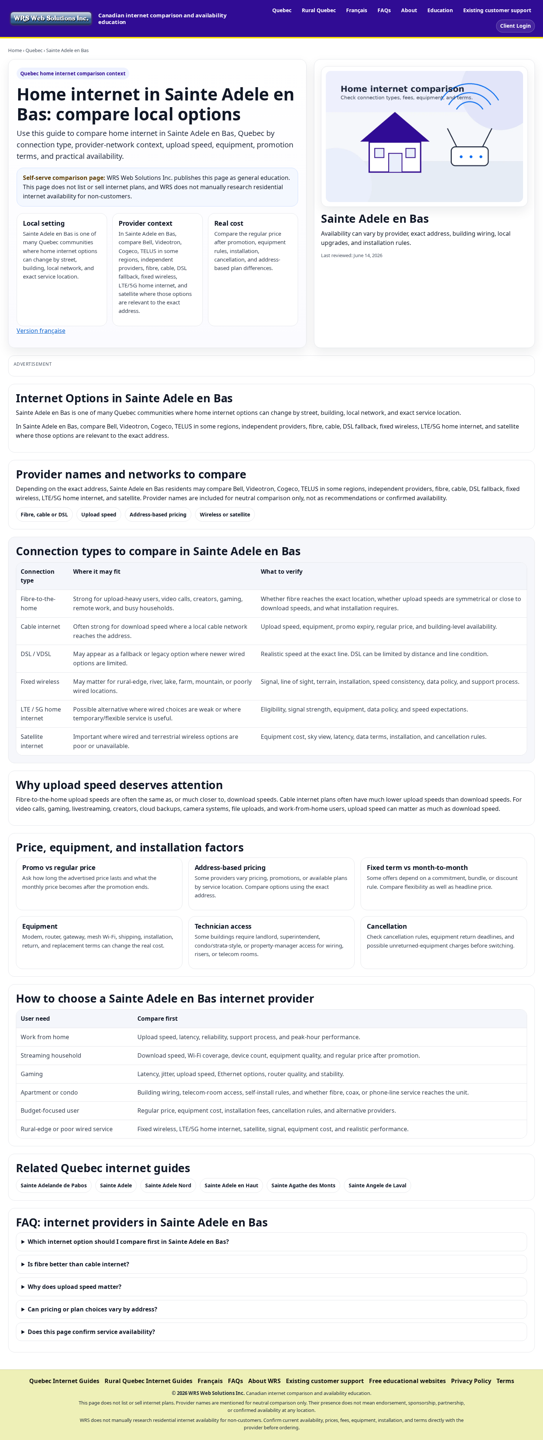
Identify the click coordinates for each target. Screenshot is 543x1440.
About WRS (264, 1381)
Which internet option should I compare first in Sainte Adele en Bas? (128, 1242)
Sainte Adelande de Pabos (54, 1185)
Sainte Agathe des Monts (303, 1185)
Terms (505, 1381)
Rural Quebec (319, 10)
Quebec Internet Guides (64, 1381)
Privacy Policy (471, 1381)
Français (356, 10)
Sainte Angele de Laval (377, 1185)
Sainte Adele (116, 1185)
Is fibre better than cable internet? (78, 1264)
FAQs (384, 10)
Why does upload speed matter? (75, 1287)
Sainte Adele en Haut (231, 1185)
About (409, 10)
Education (440, 10)
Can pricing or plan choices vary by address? (92, 1309)
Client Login (515, 25)
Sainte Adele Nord (168, 1185)
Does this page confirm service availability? (91, 1332)
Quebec (281, 10)
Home (15, 50)
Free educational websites (407, 1381)
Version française (41, 331)
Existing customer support (497, 10)
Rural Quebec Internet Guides (148, 1381)
